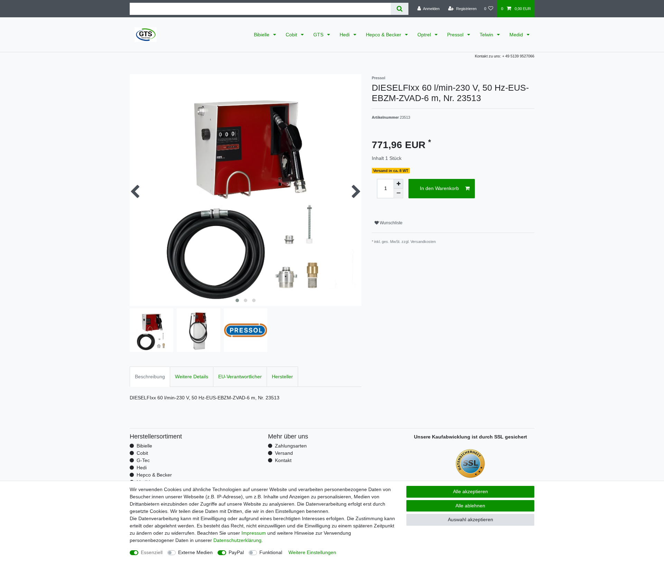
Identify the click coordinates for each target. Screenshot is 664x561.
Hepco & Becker (384, 34)
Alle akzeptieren (470, 491)
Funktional (270, 552)
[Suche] (399, 9)
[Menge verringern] (398, 193)
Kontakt (283, 460)
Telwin (487, 34)
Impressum (253, 533)
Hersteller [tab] (282, 376)
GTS (319, 34)
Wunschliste (391, 222)
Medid (516, 34)
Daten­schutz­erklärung (237, 540)
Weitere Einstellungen (312, 552)
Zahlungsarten (291, 446)
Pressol (456, 34)
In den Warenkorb (439, 188)
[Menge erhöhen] (398, 184)
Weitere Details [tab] (191, 376)
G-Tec (143, 460)
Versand (284, 453)
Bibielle (262, 34)
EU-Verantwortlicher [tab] (240, 376)
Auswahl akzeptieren (470, 519)
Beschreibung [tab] (150, 376)
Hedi (345, 34)
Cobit (292, 34)
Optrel (424, 34)
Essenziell (152, 552)
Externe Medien (195, 552)
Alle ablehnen (470, 505)
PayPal (236, 552)
